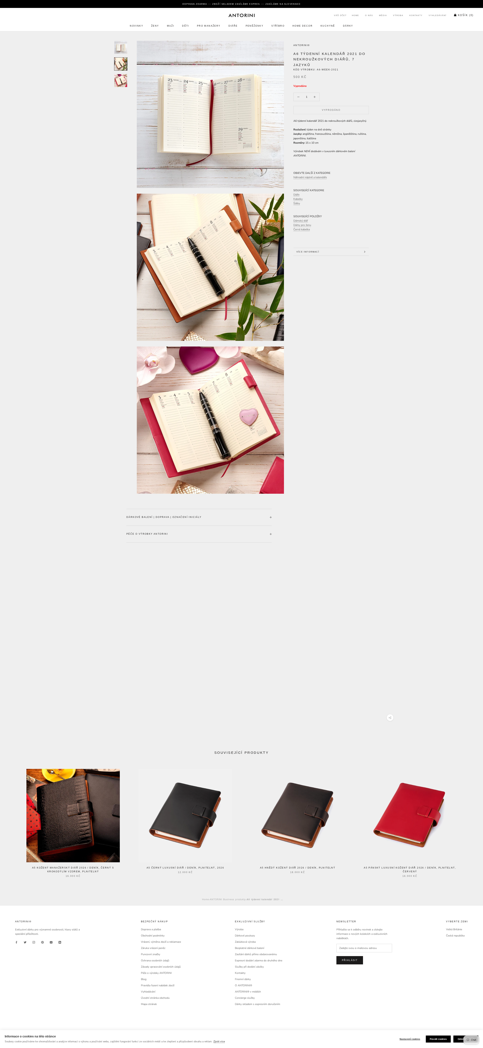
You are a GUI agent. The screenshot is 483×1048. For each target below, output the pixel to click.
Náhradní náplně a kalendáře (310, 177)
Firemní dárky (243, 979)
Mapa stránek (149, 1004)
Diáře (233, 26)
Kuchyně (328, 26)
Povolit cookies (438, 1039)
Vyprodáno (331, 110)
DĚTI (185, 26)
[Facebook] (16, 942)
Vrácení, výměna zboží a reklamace (161, 942)
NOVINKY (136, 26)
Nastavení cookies (410, 1039)
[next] (471, 819)
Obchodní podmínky (153, 935)
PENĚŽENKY (255, 26)
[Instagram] (33, 942)
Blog (143, 979)
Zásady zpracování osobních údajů (161, 967)
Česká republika (455, 935)
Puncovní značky (150, 954)
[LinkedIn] (59, 942)
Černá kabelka (301, 229)
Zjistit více (219, 1041)
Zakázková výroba (245, 942)
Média (383, 16)
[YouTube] (51, 942)
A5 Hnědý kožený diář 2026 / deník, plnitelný (297, 867)
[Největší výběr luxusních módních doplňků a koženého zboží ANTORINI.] (241, 15)
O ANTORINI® (243, 985)
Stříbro (278, 26)
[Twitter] (25, 942)
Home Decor (302, 26)
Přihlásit (350, 960)
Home (355, 16)
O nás (369, 16)
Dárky (348, 26)
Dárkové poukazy (245, 935)
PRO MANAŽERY (209, 26)
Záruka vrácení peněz (153, 948)
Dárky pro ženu (302, 225)
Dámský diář (300, 221)
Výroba (398, 16)
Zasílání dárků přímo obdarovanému (256, 954)
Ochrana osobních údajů (155, 960)
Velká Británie (454, 929)
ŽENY (155, 26)
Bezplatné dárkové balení (249, 948)
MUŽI (170, 26)
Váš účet (340, 16)
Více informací (307, 252)
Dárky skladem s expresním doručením (257, 1004)
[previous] (12, 819)
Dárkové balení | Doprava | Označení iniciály (164, 517)
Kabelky (298, 199)
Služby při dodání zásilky (249, 967)
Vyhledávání (437, 16)
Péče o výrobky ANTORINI (147, 534)
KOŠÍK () (466, 15)
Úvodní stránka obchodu (155, 998)
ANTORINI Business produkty (228, 899)
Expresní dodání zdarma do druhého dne (258, 960)
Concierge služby (245, 998)
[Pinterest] (42, 942)
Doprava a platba (151, 929)
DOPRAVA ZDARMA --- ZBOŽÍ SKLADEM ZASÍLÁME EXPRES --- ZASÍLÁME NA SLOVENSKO (241, 4)
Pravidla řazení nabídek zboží (157, 985)
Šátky (296, 203)
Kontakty (416, 16)
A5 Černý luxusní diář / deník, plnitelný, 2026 (185, 867)
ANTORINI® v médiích (248, 991)
